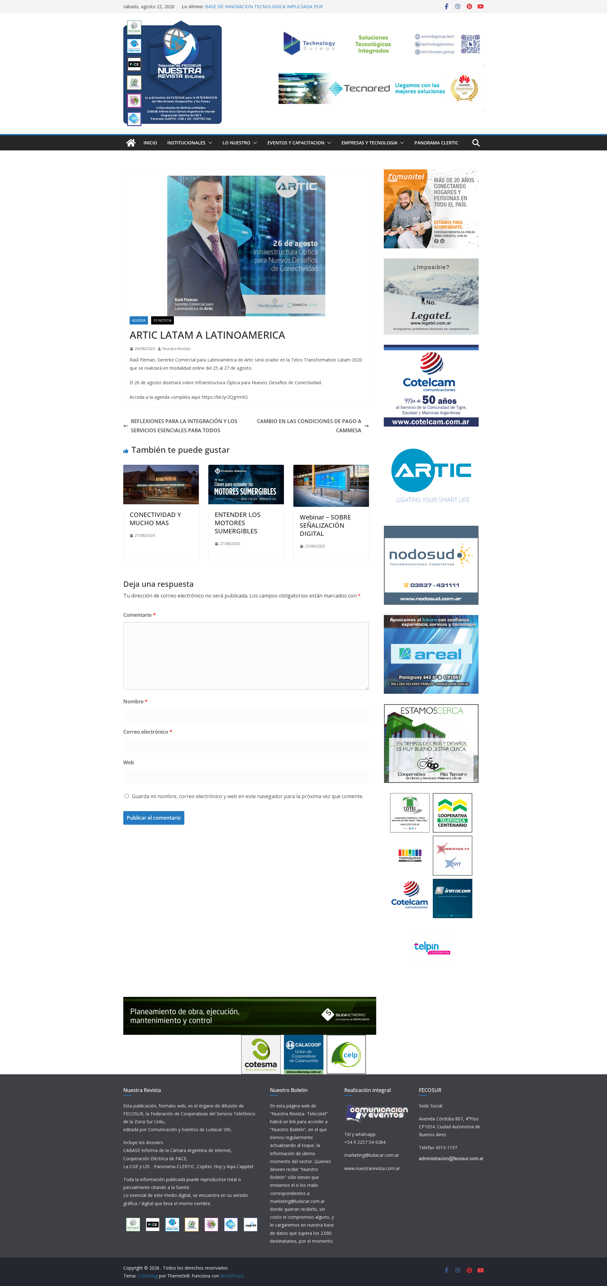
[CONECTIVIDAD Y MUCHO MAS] (161, 469)
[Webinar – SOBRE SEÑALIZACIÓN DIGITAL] (331, 469)
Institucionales (186, 143)
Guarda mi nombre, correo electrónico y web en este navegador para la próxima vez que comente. (247, 796)
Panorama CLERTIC (436, 143)
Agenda (138, 320)
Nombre (135, 701)
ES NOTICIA (162, 320)
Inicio (150, 143)
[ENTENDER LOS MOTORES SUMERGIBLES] (246, 469)
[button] (208, 142)
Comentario (139, 614)
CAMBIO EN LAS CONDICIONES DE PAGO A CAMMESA (309, 426)
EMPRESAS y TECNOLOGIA (369, 143)
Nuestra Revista (176, 348)
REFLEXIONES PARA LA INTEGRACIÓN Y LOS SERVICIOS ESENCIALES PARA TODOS (184, 426)
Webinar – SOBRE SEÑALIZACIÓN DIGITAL (325, 525)
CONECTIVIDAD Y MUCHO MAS (155, 518)
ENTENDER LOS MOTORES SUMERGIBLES (238, 522)
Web (128, 762)
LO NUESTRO (236, 143)
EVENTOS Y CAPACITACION (295, 143)
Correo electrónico (147, 731)
